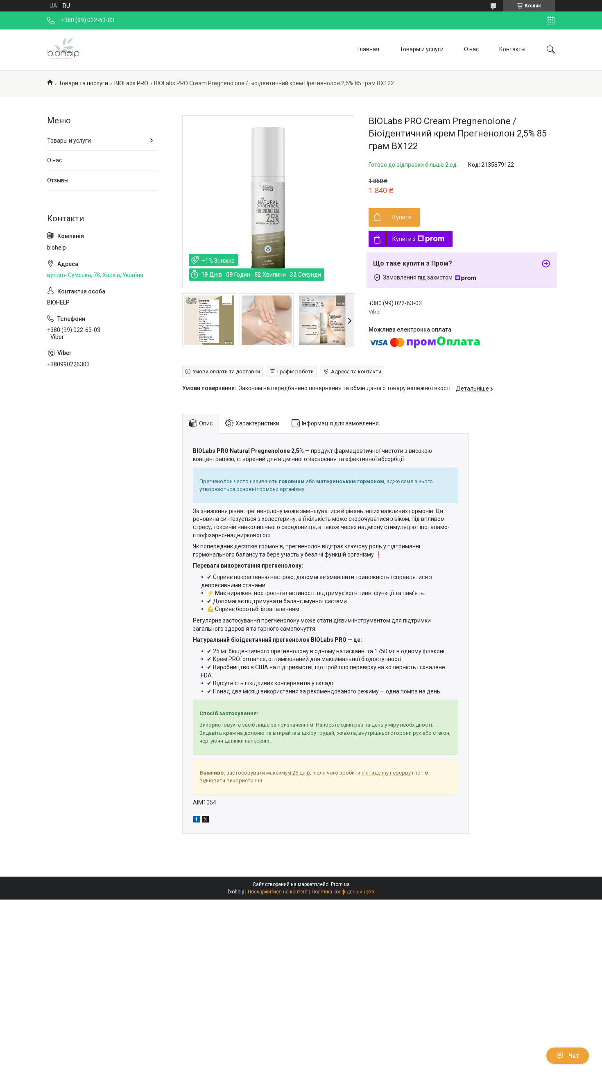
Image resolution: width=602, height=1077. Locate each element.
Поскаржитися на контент (278, 892)
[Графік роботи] (550, 20)
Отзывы (57, 180)
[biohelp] (63, 49)
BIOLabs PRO (131, 83)
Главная (368, 49)
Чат (573, 1055)
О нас (471, 49)
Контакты (512, 49)
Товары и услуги (422, 49)
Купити (402, 217)
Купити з (404, 239)
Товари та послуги (83, 83)
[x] (205, 820)
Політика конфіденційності (343, 892)
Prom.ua (340, 884)
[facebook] (196, 820)
